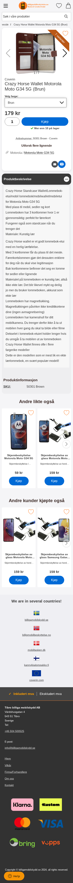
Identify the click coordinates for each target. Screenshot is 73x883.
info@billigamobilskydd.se (20, 747)
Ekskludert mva (51, 694)
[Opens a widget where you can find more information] (14, 876)
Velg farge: (11, 96)
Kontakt (9, 785)
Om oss (9, 778)
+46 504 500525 (14, 731)
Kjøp (44, 122)
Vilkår (8, 765)
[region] (36, 179)
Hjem (8, 758)
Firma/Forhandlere (16, 771)
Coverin (10, 79)
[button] (64, 53)
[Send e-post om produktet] (54, 164)
